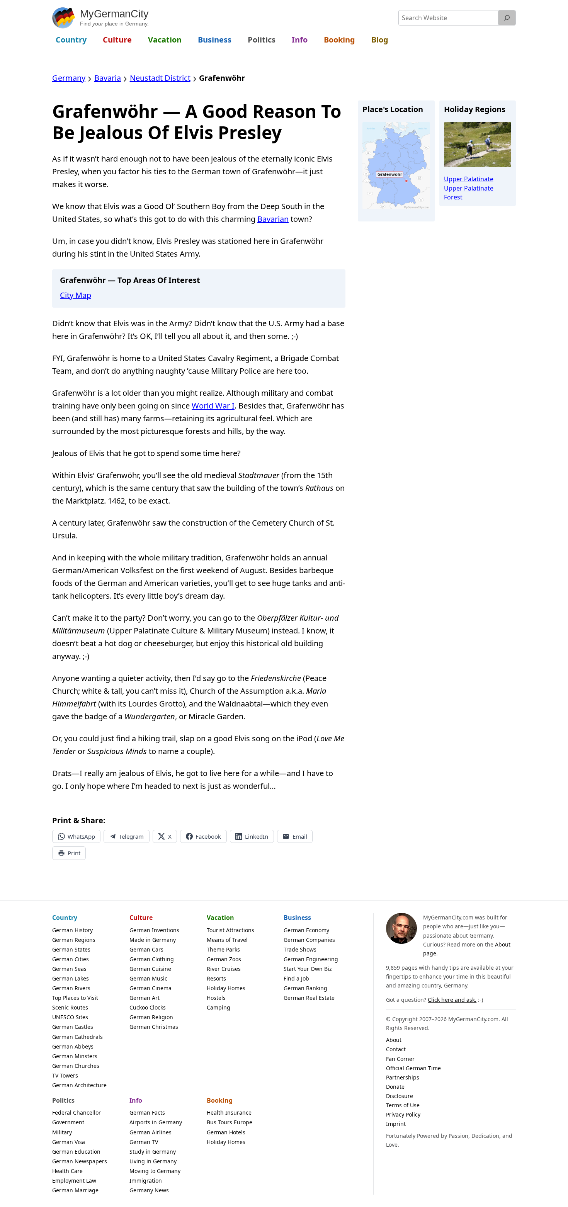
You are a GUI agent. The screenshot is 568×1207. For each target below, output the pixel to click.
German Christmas (153, 1026)
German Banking (305, 988)
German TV (143, 1142)
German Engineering (311, 959)
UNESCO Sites (70, 1017)
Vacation (220, 917)
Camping (218, 1007)
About (393, 1040)
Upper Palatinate (468, 179)
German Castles (72, 1026)
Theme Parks (223, 949)
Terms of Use (403, 1105)
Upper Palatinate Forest (468, 192)
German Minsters (74, 1056)
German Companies (309, 939)
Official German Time (413, 1068)
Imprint (396, 1123)
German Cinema (150, 988)
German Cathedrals (77, 1036)
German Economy (306, 930)
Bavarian (273, 219)
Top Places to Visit (75, 997)
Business (297, 917)
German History (72, 930)
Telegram (131, 836)
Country (64, 917)
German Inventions (154, 930)
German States (71, 949)
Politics (63, 1100)
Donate (395, 1086)
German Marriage (75, 1190)
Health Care (67, 1171)
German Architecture (79, 1085)
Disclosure (399, 1096)
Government (68, 1122)
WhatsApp (81, 836)
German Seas (69, 968)
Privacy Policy (403, 1114)
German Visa (68, 1142)
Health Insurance (229, 1112)
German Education (76, 1151)
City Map (75, 295)
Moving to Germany (154, 1171)
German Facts (147, 1112)
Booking (220, 1100)
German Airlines (150, 1132)
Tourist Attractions (230, 930)
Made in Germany (152, 939)
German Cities (70, 959)
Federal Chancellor (76, 1112)
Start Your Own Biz (308, 968)
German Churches (75, 1065)
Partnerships (402, 1077)
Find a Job (296, 978)
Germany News (149, 1190)
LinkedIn (256, 836)
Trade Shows (300, 949)
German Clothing (151, 959)
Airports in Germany (155, 1122)
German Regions (73, 939)
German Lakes (70, 978)
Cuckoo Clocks (147, 1007)
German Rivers (71, 988)
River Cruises (224, 968)
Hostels (216, 997)
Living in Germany (153, 1161)
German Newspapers (79, 1161)
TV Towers (65, 1075)
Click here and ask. (452, 999)
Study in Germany (152, 1151)
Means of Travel (227, 939)
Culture (141, 917)
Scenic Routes (70, 1007)
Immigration (145, 1180)
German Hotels (226, 1132)
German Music (148, 978)
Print (74, 853)
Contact (396, 1049)
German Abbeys (73, 1046)
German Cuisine (150, 968)
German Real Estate (309, 997)
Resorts (216, 978)
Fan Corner (400, 1058)
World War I (213, 405)
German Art (144, 997)
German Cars (146, 949)
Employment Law (74, 1180)
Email (300, 836)
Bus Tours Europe (229, 1122)
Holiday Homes (226, 988)
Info (135, 1100)
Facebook (208, 836)
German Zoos (224, 959)
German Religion (151, 1017)
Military (62, 1132)
